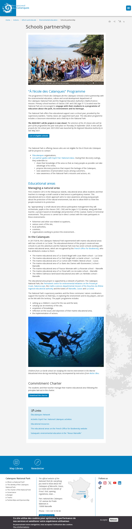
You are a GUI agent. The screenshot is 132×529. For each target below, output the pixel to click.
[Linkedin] (119, 483)
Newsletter (37, 468)
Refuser (113, 520)
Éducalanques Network (40, 414)
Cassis (80, 288)
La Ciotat (90, 288)
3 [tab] (93, 83)
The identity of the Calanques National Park (17, 486)
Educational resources (40, 424)
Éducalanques (38, 155)
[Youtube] (114, 483)
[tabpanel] (66, 60)
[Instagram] (104, 483)
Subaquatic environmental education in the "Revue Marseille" (56, 433)
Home (8, 20)
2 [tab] (91, 83)
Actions (16, 20)
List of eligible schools (39, 136)
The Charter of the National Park (19, 490)
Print (109, 21)
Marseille (72, 288)
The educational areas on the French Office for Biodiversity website (59, 428)
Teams (9, 497)
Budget (10, 495)
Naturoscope (39, 286)
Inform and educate (29, 20)
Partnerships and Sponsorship (18, 500)
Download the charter (39, 395)
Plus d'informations (21, 527)
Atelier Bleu (94, 373)
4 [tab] (96, 83)
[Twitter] (109, 483)
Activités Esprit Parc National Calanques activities (51, 419)
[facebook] (100, 483)
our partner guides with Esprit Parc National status (53, 158)
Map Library (16, 468)
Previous (34, 60)
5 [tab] (98, 83)
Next (98, 60)
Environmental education (48, 20)
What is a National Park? (16, 482)
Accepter (104, 520)
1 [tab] (88, 83)
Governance (11, 492)
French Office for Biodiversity (86, 248)
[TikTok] (100, 487)
